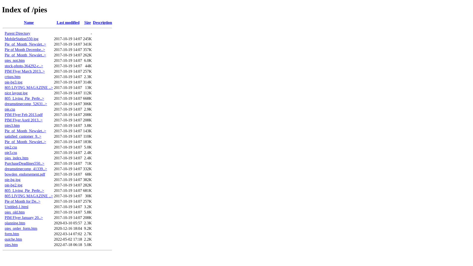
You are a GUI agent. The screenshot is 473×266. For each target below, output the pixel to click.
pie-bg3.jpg (13, 82)
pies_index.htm (16, 158)
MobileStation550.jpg (21, 39)
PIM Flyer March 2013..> (25, 71)
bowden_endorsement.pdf (25, 174)
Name (29, 22)
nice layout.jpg (16, 93)
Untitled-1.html (16, 207)
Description (102, 22)
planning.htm (15, 223)
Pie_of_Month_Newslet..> (25, 44)
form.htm (12, 234)
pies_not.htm (15, 60)
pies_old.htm (15, 212)
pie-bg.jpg (12, 180)
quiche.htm (13, 239)
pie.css (10, 109)
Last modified (68, 22)
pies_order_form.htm (21, 228)
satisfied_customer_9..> (23, 136)
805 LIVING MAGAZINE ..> (29, 87)
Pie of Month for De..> (22, 201)
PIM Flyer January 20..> (24, 218)
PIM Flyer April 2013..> (24, 120)
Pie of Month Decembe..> (25, 50)
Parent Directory (17, 33)
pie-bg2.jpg (13, 185)
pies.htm (11, 245)
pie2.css (11, 147)
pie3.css (11, 152)
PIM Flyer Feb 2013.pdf (24, 115)
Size (87, 22)
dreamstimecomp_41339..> (26, 169)
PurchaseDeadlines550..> (24, 163)
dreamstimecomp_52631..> (26, 104)
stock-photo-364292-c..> (24, 66)
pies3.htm (12, 125)
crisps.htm (12, 77)
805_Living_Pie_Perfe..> (24, 98)
